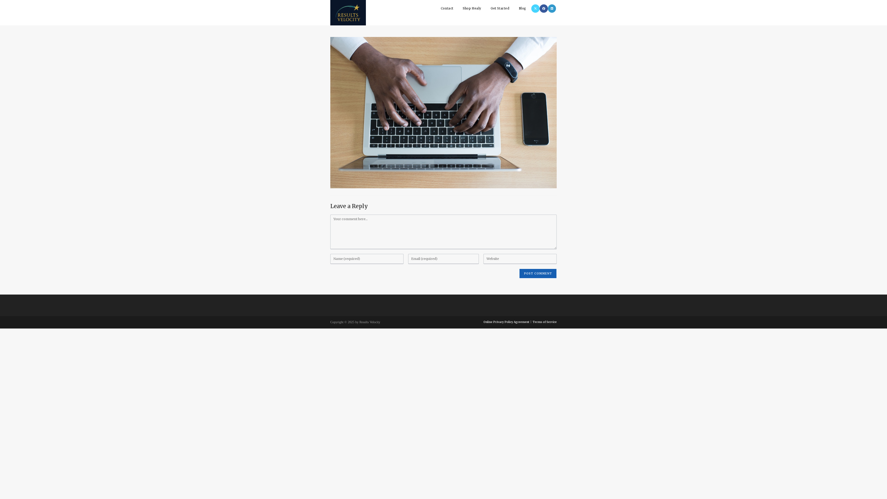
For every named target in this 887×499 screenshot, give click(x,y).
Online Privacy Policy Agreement (506, 322)
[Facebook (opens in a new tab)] (544, 8)
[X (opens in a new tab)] (535, 8)
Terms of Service (545, 322)
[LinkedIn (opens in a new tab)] (552, 8)
